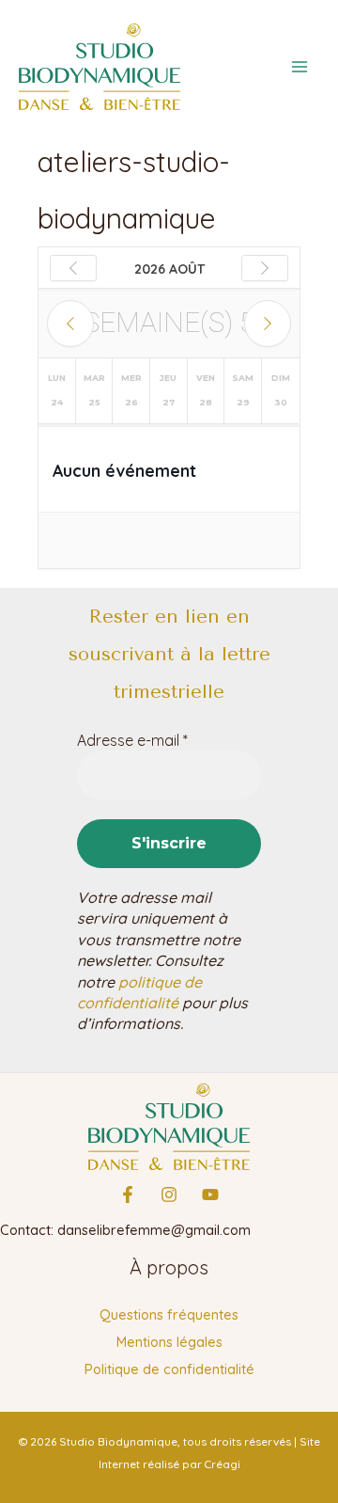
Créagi (222, 1464)
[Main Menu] (299, 67)
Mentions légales (169, 1342)
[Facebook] (127, 1194)
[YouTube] (210, 1194)
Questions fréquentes (169, 1314)
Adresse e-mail (132, 740)
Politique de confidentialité (169, 1369)
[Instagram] (169, 1194)
